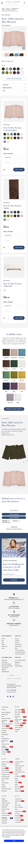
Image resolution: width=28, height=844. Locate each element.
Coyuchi (3, 754)
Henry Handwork (5, 770)
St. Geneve (17, 813)
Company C (4, 751)
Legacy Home (18, 769)
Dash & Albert (18, 709)
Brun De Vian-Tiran (5, 741)
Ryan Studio (4, 822)
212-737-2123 (11, 692)
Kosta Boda (4, 790)
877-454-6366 (12, 690)
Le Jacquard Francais (20, 772)
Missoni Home (18, 788)
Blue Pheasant (15, 8)
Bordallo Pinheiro (5, 738)
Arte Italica (4, 730)
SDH (16, 803)
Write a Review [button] (15, 514)
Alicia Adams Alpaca (4, 721)
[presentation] (14, 84)
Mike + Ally (17, 786)
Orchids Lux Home (6, 803)
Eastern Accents (18, 727)
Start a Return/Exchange (7, 665)
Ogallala (3, 798)
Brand (8, 8)
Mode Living (18, 791)
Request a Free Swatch (14, 409)
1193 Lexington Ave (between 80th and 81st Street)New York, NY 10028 (14, 686)
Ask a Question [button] (15, 517)
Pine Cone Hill (5, 813)
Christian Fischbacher (4, 747)
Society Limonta (18, 817)
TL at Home (17, 820)
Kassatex (4, 786)
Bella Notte (4, 732)
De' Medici (17, 714)
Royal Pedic (4, 820)
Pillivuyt (3, 811)
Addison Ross (5, 714)
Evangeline (17, 729)
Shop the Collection (14, 79)
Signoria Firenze (18, 811)
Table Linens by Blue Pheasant (8, 9)
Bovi (3, 736)
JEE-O (3, 780)
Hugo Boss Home (6, 776)
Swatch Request (5, 671)
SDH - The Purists (19, 807)
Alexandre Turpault (6, 718)
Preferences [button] (7, 836)
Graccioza (4, 766)
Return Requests (18, 665)
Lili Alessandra (18, 776)
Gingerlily (4, 764)
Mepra (16, 784)
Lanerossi (17, 763)
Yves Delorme (18, 822)
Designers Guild (18, 723)
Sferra (16, 809)
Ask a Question (6, 25)
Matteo (16, 782)
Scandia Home (18, 798)
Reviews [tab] (4, 521)
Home (3, 8)
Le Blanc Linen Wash (19, 765)
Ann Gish (4, 726)
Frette (16, 731)
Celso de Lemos (5, 744)
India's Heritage (5, 778)
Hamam (3, 768)
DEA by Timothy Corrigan (18, 720)
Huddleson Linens (6, 774)
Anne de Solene (5, 728)
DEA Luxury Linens (17, 717)
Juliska (3, 784)
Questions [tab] (15, 521)
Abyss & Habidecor (6, 712)
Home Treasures (5, 772)
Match (16, 778)
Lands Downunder (19, 761)
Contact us (17, 640)
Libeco (16, 774)
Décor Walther (18, 712)
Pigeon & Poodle (5, 809)
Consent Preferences (20, 654)
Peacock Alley (5, 805)
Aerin (3, 716)
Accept (14, 840)
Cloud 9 (3, 749)
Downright (17, 725)
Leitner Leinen (18, 767)
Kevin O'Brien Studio (6, 788)
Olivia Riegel (4, 800)
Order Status (4, 662)
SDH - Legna (18, 805)
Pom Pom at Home (6, 815)
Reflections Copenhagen (5, 818)
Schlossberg (18, 801)
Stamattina (17, 815)
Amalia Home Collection (7, 724)
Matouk (16, 780)
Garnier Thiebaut (5, 761)
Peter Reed (4, 807)
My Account (4, 660)
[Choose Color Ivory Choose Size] (14, 308)
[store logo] (13, 3)
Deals (3, 648)
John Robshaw (5, 782)
